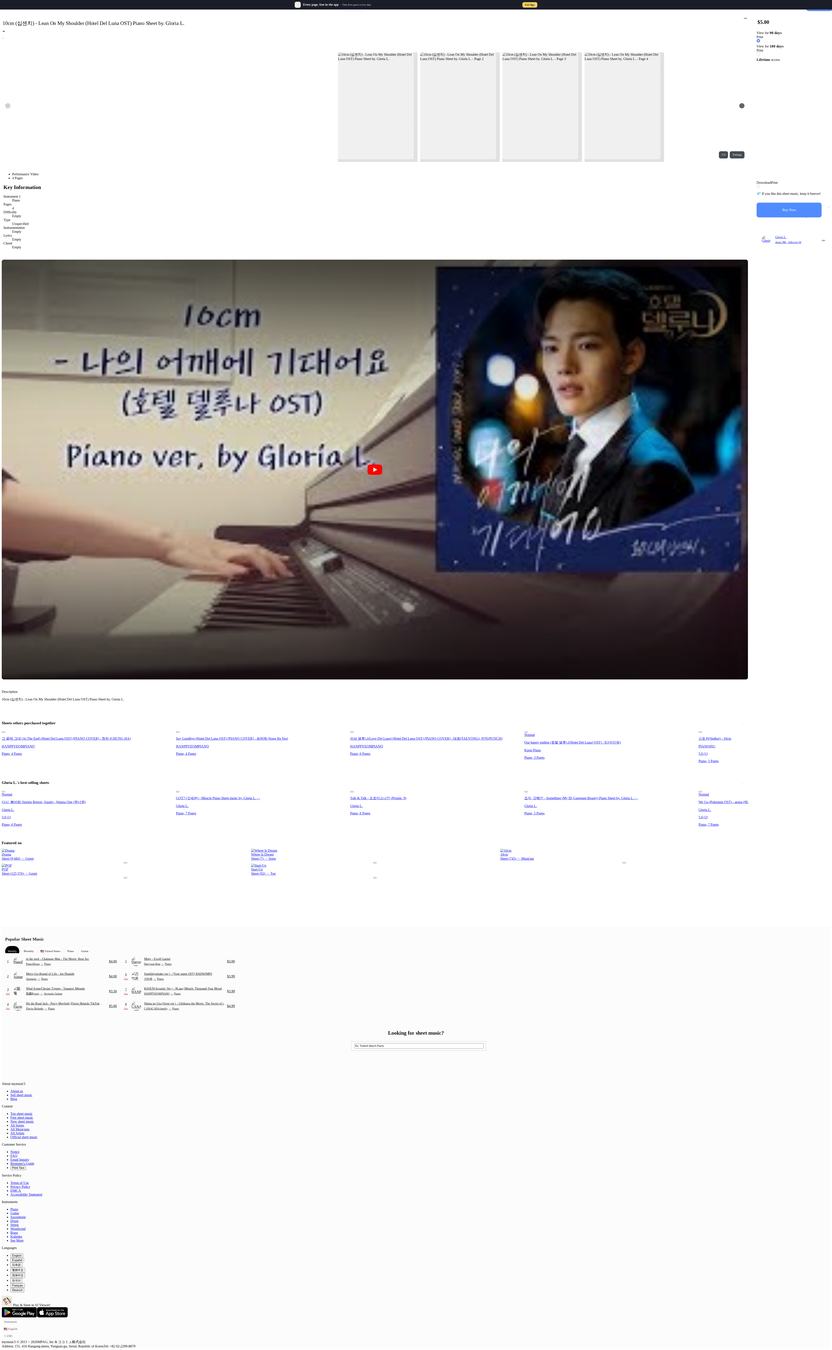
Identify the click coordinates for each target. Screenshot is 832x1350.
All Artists (17, 1133)
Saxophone (18, 1217)
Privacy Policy (20, 1187)
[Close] (534, 5)
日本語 (16, 1265)
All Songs (17, 1125)
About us (16, 1091)
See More (17, 1240)
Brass (14, 1232)
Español (17, 1260)
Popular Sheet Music (24, 939)
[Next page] (741, 105)
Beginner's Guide (22, 1163)
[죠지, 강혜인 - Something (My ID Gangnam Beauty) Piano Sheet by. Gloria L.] (610, 791)
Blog (13, 1099)
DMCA (15, 1190)
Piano (14, 1209)
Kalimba (16, 1236)
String (14, 1225)
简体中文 (17, 1275)
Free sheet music (21, 1117)
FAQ (13, 1156)
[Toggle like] (829, 205)
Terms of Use (19, 1183)
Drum (14, 1221)
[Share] (745, 18)
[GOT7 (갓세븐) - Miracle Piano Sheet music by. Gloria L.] (262, 791)
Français (17, 1285)
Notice (15, 1152)
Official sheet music (23, 1137)
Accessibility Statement (26, 1194)
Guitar (14, 1213)
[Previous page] (7, 105)
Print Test (18, 1167)
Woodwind (18, 1229)
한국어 (16, 1280)
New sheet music (22, 1121)
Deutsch (17, 1290)
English (16, 1255)
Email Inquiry (19, 1159)
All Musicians (19, 1129)
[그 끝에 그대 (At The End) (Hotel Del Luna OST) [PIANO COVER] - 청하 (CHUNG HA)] (87, 731)
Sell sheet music (21, 1095)
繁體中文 (17, 1270)
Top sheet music (21, 1114)
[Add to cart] (824, 205)
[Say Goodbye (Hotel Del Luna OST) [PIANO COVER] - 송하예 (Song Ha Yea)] (262, 731)
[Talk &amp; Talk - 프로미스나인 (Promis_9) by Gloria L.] (436, 791)
